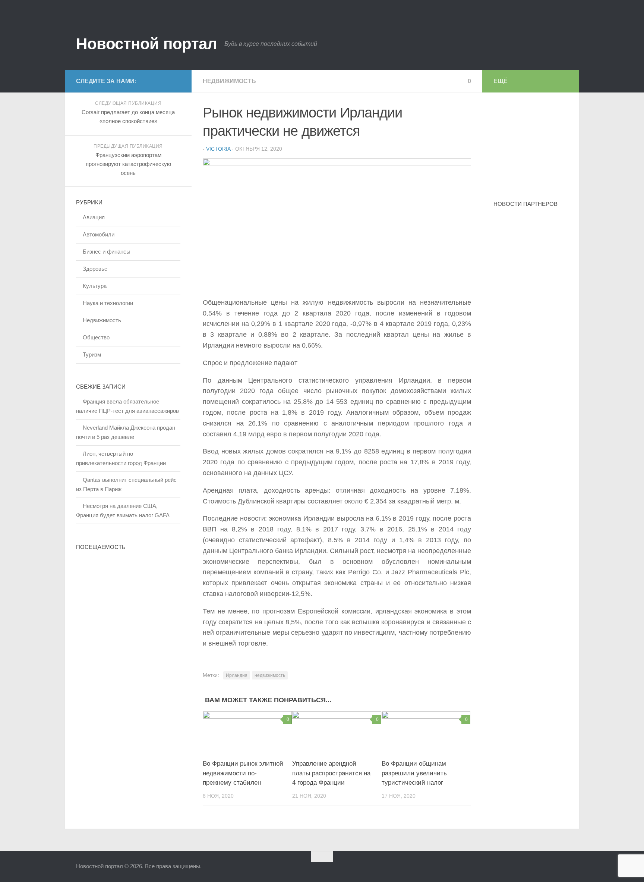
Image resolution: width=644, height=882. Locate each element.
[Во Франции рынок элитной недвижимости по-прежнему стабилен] (247, 732)
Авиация (94, 217)
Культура (95, 286)
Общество (96, 337)
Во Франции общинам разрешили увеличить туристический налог (414, 773)
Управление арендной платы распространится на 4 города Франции (331, 773)
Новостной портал (146, 44)
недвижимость (270, 675)
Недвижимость (229, 81)
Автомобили (98, 234)
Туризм (92, 354)
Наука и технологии (108, 303)
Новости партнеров (525, 204)
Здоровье (95, 269)
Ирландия (236, 675)
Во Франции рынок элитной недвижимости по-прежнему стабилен (243, 773)
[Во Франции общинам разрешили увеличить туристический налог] (426, 732)
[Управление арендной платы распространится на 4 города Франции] (336, 732)
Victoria (218, 149)
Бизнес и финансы (106, 251)
